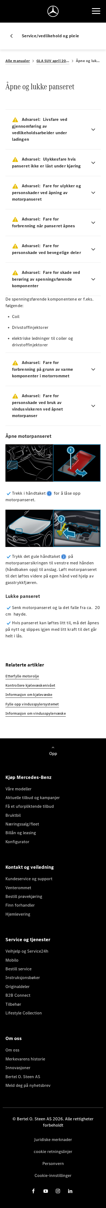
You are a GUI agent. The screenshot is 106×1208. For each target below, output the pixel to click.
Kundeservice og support (28, 879)
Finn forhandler (20, 905)
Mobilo (11, 960)
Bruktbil (13, 815)
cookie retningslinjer (53, 1151)
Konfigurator (17, 842)
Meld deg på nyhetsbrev (28, 1085)
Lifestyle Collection (23, 1013)
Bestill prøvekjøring (23, 896)
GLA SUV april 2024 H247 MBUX (52, 60)
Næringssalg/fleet (22, 824)
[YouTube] (45, 1191)
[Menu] (96, 11)
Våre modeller (18, 789)
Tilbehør (13, 1004)
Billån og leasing (20, 833)
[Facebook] (33, 1191)
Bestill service (18, 969)
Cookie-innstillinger (53, 1175)
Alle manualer (17, 60)
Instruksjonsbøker (22, 977)
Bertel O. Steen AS (22, 1076)
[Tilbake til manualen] (13, 36)
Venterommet (18, 888)
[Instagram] (58, 1191)
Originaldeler (17, 986)
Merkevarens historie (25, 1059)
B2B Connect (17, 995)
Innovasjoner (17, 1068)
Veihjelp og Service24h (26, 951)
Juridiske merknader (53, 1139)
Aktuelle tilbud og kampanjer (32, 797)
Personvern (53, 1163)
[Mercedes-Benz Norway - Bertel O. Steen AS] (53, 11)
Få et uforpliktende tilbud (29, 806)
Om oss (12, 1050)
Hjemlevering (17, 914)
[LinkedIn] (70, 1191)
